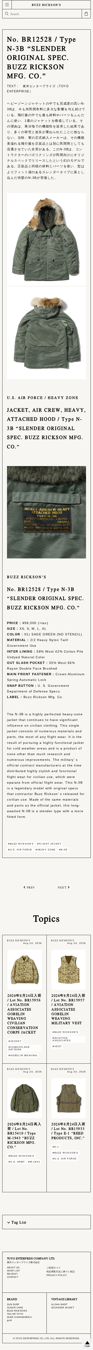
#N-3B (63, 849)
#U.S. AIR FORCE (20, 849)
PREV (31, 887)
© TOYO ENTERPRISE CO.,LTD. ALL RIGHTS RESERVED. (46, 1338)
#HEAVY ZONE (46, 849)
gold (9, 1320)
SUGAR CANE (15, 1307)
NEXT (62, 887)
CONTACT (12, 1277)
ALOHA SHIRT (59, 1304)
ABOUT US (13, 1267)
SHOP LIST (13, 1270)
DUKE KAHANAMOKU (19, 1317)
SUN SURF (13, 1304)
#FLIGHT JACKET (49, 844)
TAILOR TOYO (15, 1314)
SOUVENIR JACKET (62, 1307)
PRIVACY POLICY (56, 1275)
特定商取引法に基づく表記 (60, 1271)
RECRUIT (12, 1274)
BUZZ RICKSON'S (46, 5)
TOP (87, 1346)
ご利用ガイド (53, 1267)
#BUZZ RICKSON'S (21, 844)
